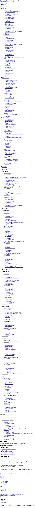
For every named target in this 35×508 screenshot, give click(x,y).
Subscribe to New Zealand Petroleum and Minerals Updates (13, 31)
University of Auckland (7, 451)
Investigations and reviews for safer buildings (11, 14)
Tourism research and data (7, 93)
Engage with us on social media (8, 156)
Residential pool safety (8, 15)
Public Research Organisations (9, 423)
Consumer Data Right (8, 59)
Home (1, 417)
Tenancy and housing (7, 20)
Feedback (3, 488)
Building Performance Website (9, 17)
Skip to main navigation (9, 0)
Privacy (3, 500)
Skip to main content (3, 0)
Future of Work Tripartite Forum (9, 40)
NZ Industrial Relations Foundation (10, 41)
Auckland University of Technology (9, 449)
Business (5, 58)
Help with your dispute (8, 121)
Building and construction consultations (10, 13)
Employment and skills (7, 35)
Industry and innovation (8, 111)
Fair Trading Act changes (8, 54)
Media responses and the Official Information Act (12, 160)
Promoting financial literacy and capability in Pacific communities (14, 72)
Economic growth (6, 66)
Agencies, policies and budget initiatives (10, 102)
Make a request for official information (10, 153)
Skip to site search (15, 0)
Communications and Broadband (8, 113)
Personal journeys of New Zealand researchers (11, 434)
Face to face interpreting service (9, 132)
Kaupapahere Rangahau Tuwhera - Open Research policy (11, 438)
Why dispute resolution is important (10, 122)
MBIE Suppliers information (7, 163)
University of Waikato (7, 453)
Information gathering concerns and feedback (11, 159)
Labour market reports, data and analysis (10, 39)
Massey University (6, 450)
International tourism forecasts (9, 97)
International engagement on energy (10, 30)
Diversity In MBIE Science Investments (9, 431)
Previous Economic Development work (10, 76)
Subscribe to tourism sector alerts (9, 92)
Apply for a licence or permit (9, 109)
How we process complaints (9, 158)
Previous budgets (7, 421)
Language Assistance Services (8, 131)
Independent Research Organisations (10, 426)
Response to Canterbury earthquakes (10, 12)
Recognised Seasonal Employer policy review (11, 80)
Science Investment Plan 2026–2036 (9, 439)
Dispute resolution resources (9, 123)
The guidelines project (8, 136)
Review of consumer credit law (9, 50)
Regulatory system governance (9, 126)
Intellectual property (8, 64)
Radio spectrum (7, 116)
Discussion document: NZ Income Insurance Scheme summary (13, 44)
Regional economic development (9, 73)
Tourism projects (7, 91)
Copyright (3, 498)
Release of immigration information (10, 84)
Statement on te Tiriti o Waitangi (9, 435)
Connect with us (7, 112)
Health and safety (7, 37)
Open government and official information (9, 150)
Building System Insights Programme (10, 18)
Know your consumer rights (9, 46)
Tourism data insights (8, 96)
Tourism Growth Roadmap (9, 88)
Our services (7, 144)
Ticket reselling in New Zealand (9, 55)
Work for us (5, 149)
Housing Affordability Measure (9, 22)
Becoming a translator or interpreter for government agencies (13, 137)
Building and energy (5, 481)
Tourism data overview (8, 94)
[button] (17, 477)
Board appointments (8, 146)
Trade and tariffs (7, 63)
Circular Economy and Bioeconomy (10, 68)
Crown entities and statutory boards (10, 145)
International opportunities (9, 104)
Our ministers (7, 143)
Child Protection (7, 148)
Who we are (5, 139)
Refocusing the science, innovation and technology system (13, 101)
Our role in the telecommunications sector (11, 114)
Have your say (4, 489)
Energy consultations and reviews (10, 25)
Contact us (5, 157)
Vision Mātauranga (6, 430)
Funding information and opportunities (10, 103)
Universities (7, 425)
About (3, 480)
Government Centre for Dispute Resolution (9, 119)
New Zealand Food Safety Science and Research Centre (13, 424)
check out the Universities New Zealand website (23, 473)
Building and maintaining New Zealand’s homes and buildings (13, 11)
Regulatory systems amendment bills (10, 127)
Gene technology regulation (7, 429)
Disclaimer (3, 499)
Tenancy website (7, 23)
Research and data (7, 105)
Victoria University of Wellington (8, 454)
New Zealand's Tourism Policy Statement (11, 87)
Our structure (7, 141)
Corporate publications (8, 142)
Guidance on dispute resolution (9, 120)
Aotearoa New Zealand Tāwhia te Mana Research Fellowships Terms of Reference (16, 428)
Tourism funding (7, 90)
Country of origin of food (8, 53)
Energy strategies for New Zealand (10, 27)
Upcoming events (6, 162)
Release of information (8, 154)
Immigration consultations (8, 79)
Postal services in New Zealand (9, 115)
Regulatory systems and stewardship (10, 125)
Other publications (6, 436)
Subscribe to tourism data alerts (9, 98)
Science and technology (5, 484)
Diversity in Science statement (9, 432)
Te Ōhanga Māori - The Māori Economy (10, 75)
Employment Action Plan (8, 36)
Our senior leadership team (9, 140)
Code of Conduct (7, 147)
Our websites (5, 155)
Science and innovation (7, 100)
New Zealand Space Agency (7, 107)
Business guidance (7, 48)
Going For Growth (8, 67)
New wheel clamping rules (9, 56)
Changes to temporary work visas (9, 81)
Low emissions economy (8, 28)
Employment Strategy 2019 (9, 43)
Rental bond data (7, 21)
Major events (7, 71)
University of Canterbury (7, 452)
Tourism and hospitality (7, 86)
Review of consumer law (8, 51)
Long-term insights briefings (9, 70)
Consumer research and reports (9, 49)
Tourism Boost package (8, 89)
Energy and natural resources (8, 24)
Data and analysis (4, 3)
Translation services (8, 133)
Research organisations (7, 422)
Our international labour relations (9, 38)
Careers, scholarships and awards (9, 110)
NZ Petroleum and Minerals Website (10, 32)
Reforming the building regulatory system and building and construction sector (16, 10)
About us (6, 108)
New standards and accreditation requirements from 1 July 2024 (14, 134)
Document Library (4, 4)
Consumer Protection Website (9, 47)
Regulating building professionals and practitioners (12, 16)
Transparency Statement (8, 152)
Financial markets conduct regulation (10, 60)
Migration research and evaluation (10, 83)
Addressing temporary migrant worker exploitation (12, 82)
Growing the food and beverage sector (10, 69)
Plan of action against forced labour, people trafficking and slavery (14, 42)
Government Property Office (7, 130)
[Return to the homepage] (7, 1)
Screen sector (7, 74)
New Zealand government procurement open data (12, 129)
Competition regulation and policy (10, 61)
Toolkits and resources (8, 135)
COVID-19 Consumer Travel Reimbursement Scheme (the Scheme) (14, 57)
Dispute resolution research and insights (10, 124)
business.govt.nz (7, 65)
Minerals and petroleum (8, 26)
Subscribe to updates (8, 106)
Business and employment (5, 482)
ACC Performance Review (9, 45)
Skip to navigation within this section (23, 0)
